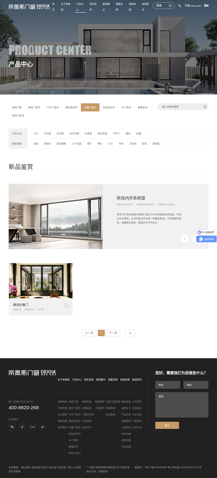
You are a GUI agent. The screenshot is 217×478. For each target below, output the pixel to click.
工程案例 (99, 408)
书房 (121, 143)
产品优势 (126, 414)
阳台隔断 (61, 143)
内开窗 (60, 133)
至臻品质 (86, 408)
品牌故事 (62, 401)
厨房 (110, 143)
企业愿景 (62, 414)
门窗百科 (137, 421)
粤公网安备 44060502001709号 (184, 467)
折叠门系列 (90, 107)
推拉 (128, 133)
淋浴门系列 (18, 115)
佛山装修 (26, 467)
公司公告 (137, 427)
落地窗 (156, 143)
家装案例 (99, 401)
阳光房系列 (109, 107)
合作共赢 (126, 433)
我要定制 (119, 7)
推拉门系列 (34, 107)
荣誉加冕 (62, 421)
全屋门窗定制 (113, 401)
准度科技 (103, 471)
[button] (185, 239)
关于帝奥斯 (66, 7)
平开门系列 (53, 107)
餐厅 (100, 143)
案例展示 (106, 7)
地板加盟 (36, 467)
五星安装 (86, 421)
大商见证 (126, 427)
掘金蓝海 (126, 401)
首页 (53, 7)
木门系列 (126, 107)
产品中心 (79, 7)
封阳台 (47, 143)
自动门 (45, 467)
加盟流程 (126, 440)
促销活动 (137, 408)
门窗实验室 (88, 414)
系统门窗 (17, 107)
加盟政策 (126, 421)
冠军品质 (93, 7)
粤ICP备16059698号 (156, 467)
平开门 (116, 133)
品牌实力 (126, 408)
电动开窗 (102, 133)
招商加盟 (132, 7)
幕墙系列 (142, 107)
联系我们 (62, 427)
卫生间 (132, 143)
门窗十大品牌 (74, 467)
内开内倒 (74, 133)
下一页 (113, 333)
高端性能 (86, 401)
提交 (167, 425)
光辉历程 (62, 408)
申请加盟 (126, 446)
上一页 (89, 333)
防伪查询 (110, 414)
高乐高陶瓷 (15, 471)
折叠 (138, 133)
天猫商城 (110, 408)
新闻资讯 (145, 7)
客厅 (89, 143)
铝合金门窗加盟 (57, 467)
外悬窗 (88, 133)
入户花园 (76, 143)
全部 (35, 133)
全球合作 (86, 427)
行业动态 (137, 414)
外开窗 (47, 133)
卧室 (144, 143)
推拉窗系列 (71, 107)
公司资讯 (137, 401)
